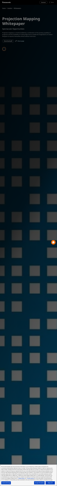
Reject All (50, 482)
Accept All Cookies (39, 482)
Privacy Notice (30, 478)
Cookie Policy (21, 478)
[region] (28, 475)
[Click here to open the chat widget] (53, 242)
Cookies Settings (6, 482)
